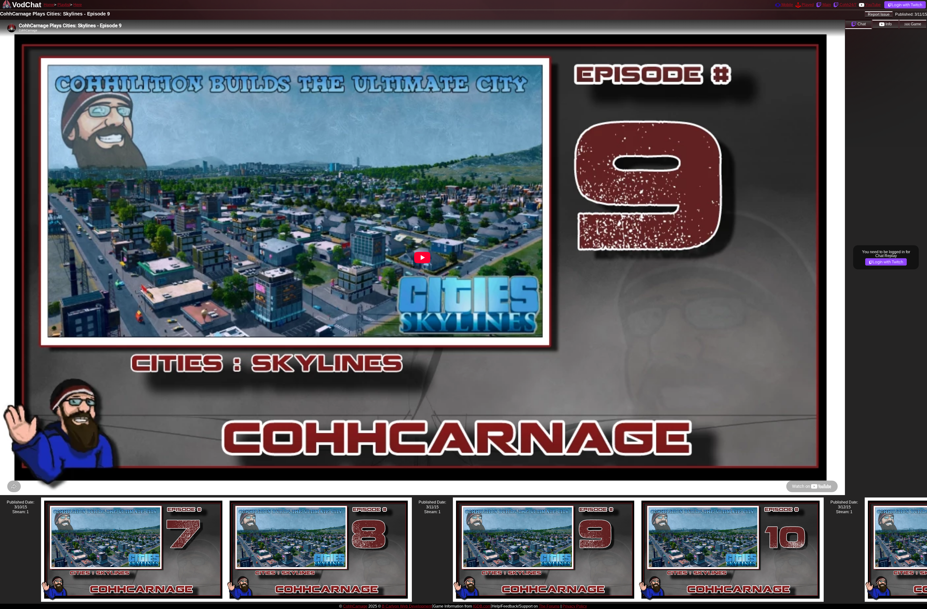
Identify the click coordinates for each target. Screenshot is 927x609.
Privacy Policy (574, 606)
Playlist (63, 5)
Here (77, 5)
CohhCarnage (355, 606)
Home (49, 5)
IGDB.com (482, 606)
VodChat (26, 5)
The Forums (549, 606)
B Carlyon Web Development (407, 606)
